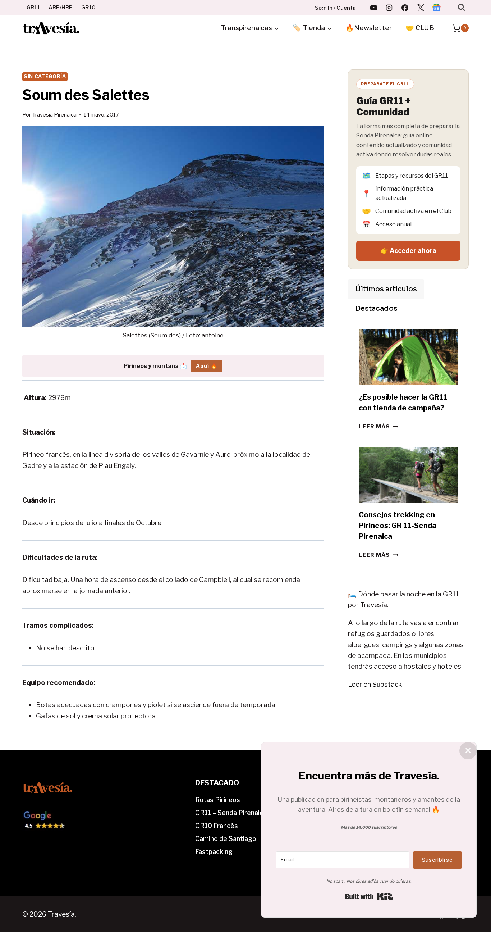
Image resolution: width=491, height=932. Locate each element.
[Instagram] (389, 7)
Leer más (378, 426)
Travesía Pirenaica (54, 114)
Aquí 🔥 (206, 366)
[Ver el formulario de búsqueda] (461, 7)
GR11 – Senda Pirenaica (231, 813)
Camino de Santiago (225, 838)
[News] (436, 7)
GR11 (33, 7)
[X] (420, 7)
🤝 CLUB (419, 28)
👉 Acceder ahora (408, 250)
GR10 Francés (216, 825)
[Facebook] (405, 7)
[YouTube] (373, 7)
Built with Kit (369, 896)
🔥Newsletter (368, 28)
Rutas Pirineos (217, 800)
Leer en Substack (375, 684)
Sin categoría (45, 76)
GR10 (88, 7)
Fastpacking (214, 851)
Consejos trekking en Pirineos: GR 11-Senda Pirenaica (397, 525)
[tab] (386, 289)
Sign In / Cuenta (335, 8)
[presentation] (408, 357)
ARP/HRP (61, 7)
